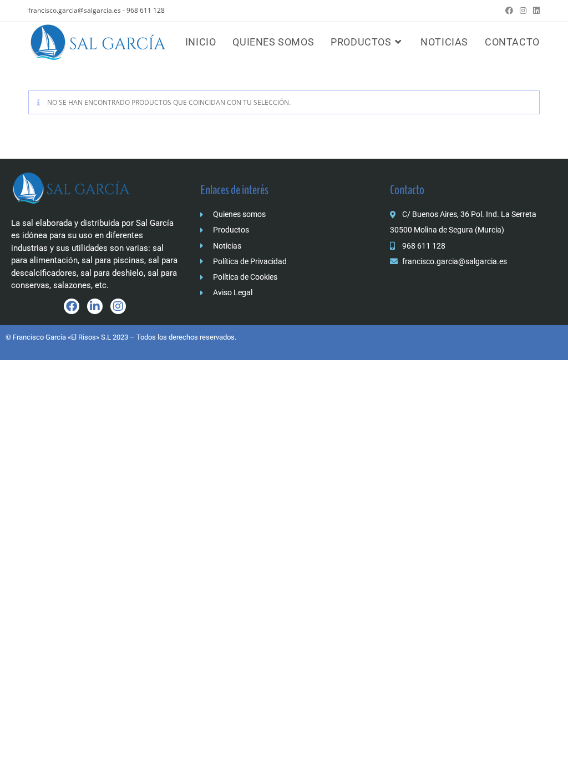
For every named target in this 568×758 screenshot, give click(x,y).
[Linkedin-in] (95, 306)
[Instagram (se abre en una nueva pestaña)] (523, 10)
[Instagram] (118, 306)
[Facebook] (71, 306)
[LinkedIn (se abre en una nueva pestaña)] (535, 10)
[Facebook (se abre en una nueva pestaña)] (509, 10)
